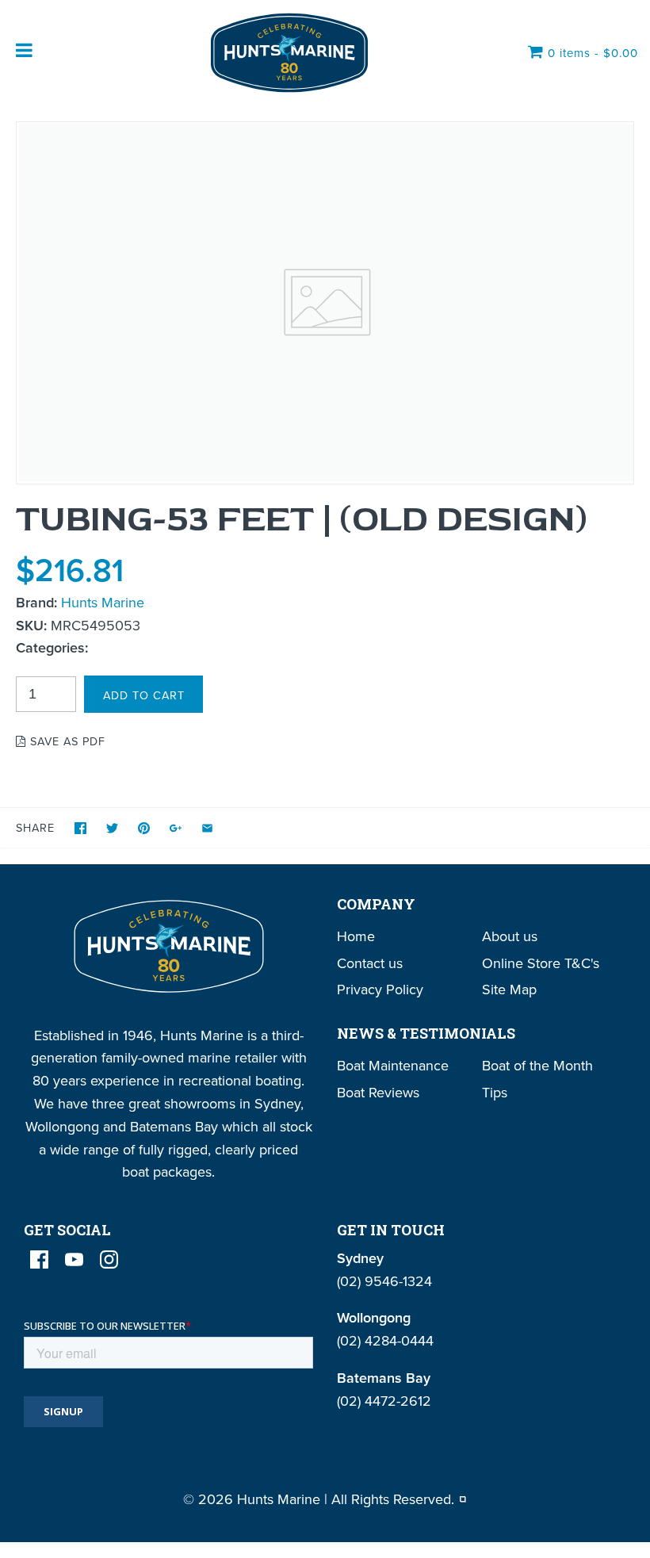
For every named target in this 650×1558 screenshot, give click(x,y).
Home (356, 936)
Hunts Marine (102, 602)
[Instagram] (109, 1259)
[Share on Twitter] (112, 828)
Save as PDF (65, 741)
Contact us (370, 963)
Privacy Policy (380, 989)
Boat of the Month (537, 1065)
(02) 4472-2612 (384, 1401)
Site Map (509, 989)
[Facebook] (39, 1259)
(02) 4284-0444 (385, 1340)
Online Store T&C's (540, 963)
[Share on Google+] (176, 828)
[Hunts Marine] (288, 53)
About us (509, 936)
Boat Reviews (378, 1092)
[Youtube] (74, 1259)
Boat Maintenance (393, 1065)
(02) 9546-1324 (384, 1281)
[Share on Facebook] (80, 828)
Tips (494, 1092)
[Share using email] (207, 828)
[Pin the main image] (144, 828)
